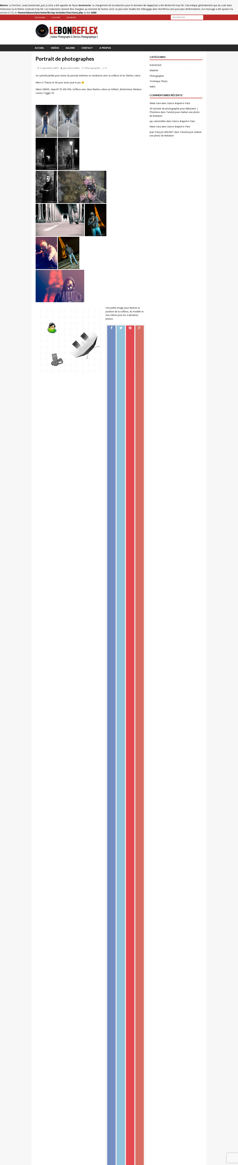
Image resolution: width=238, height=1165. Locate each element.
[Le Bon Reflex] (119, 32)
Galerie (70, 47)
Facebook (71, 17)
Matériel (154, 70)
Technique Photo (159, 81)
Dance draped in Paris (178, 103)
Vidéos (55, 47)
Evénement (155, 65)
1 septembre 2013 (49, 68)
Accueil (39, 47)
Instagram (40, 17)
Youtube (56, 17)
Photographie (92, 68)
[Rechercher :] (187, 17)
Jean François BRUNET (162, 132)
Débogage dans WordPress (155, 9)
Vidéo (152, 86)
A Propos (105, 47)
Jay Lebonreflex (71, 68)
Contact (87, 47)
